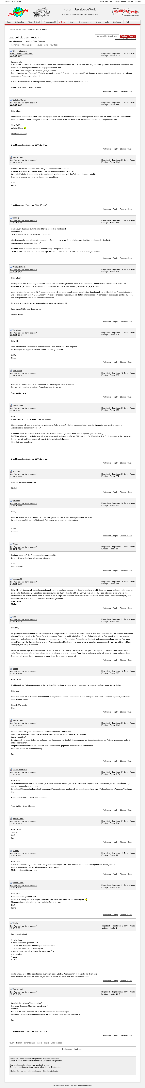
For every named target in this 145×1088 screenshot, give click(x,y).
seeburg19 (17, 579)
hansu (15, 669)
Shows (98, 22)
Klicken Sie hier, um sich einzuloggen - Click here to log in (34, 1071)
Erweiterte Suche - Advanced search (125, 39)
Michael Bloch (19, 267)
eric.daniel (17, 371)
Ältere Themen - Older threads (49, 1043)
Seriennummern (85, 22)
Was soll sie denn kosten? (21, 54)
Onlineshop (19, 22)
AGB (128, 22)
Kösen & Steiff (34, 22)
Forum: (12, 29)
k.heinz (16, 851)
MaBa (15, 923)
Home (9, 22)
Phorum (89, 1085)
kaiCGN (16, 471)
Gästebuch (117, 22)
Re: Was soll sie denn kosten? (23, 103)
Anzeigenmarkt (50, 22)
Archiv (72, 22)
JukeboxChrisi (19, 100)
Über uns (9, 2)
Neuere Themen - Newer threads (22, 1043)
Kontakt (17, 2)
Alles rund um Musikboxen (28, 29)
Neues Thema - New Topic (47, 45)
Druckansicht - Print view (72, 1049)
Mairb (15, 544)
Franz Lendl (18, 157)
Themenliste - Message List (21, 45)
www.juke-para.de (19, 134)
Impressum (56, 1085)
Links (107, 22)
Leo (14, 617)
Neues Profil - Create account (128, 2)
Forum (64, 22)
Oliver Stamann (39, 41)
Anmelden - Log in (107, 2)
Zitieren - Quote (126, 91)
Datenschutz (65, 1085)
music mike (18, 405)
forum (75, 1085)
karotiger (17, 330)
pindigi (16, 218)
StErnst (16, 501)
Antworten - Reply (110, 91)
